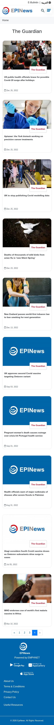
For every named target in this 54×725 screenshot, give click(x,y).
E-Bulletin (34, 2)
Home (5, 20)
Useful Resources (13, 705)
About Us (9, 681)
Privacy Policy (11, 692)
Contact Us (10, 697)
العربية (45, 2)
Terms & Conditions (14, 686)
